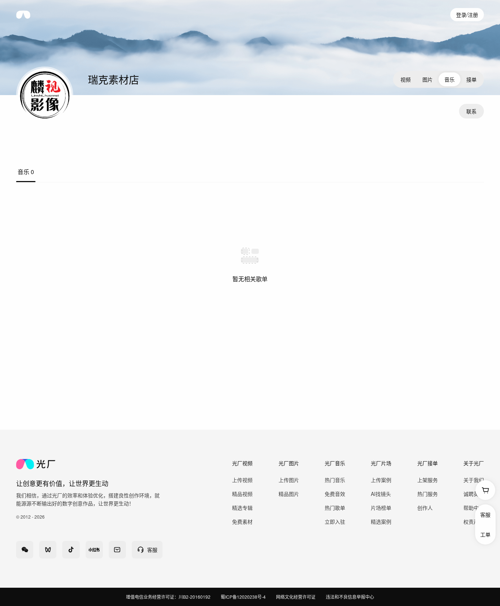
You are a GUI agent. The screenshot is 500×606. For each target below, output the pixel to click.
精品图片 (289, 493)
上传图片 (289, 479)
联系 (471, 111)
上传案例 (381, 479)
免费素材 (242, 521)
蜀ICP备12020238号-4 (243, 597)
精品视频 (242, 493)
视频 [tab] (405, 79)
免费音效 (335, 493)
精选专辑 (242, 507)
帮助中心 (473, 507)
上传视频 (242, 479)
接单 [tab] (471, 79)
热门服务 (427, 493)
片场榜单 (381, 507)
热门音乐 (335, 479)
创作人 (425, 507)
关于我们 (473, 479)
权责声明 (473, 521)
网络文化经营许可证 (296, 597)
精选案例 (381, 521)
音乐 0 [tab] (26, 172)
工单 (485, 534)
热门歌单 (335, 507)
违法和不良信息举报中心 (350, 597)
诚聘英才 (473, 493)
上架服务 (427, 479)
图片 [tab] (427, 79)
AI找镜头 (381, 493)
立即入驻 (335, 521)
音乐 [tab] (449, 79)
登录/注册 (467, 14)
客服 (485, 514)
